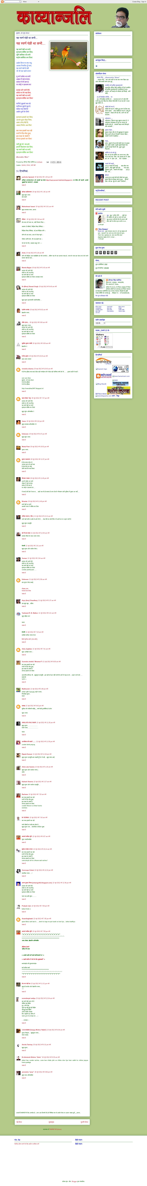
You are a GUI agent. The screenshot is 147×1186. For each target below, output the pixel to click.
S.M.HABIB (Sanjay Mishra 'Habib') (34, 1030)
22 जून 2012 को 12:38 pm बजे (62, 883)
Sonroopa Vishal (28, 870)
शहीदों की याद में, (110, 107)
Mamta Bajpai (26, 267)
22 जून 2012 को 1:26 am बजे (44, 767)
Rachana (25, 794)
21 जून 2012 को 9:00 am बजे (52, 661)
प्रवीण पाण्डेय (25, 310)
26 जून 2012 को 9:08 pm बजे (43, 1072)
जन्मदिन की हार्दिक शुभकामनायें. (114, 85)
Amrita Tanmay (27, 1044)
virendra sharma (27, 369)
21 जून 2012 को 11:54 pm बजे (42, 754)
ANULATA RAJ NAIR (29, 722)
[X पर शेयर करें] (56, 162)
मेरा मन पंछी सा (26, 983)
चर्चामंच (100, 213)
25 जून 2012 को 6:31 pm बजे (42, 1044)
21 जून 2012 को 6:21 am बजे (47, 613)
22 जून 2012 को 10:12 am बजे (42, 849)
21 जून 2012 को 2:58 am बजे (38, 579)
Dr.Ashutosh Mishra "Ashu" (31, 1057)
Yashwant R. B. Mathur (30, 613)
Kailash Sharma (27, 781)
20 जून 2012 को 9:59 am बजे (41, 343)
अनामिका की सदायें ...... (29, 741)
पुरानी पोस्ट (84, 1122)
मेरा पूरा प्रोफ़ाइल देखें (102, 296)
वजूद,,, (107, 141)
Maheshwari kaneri (28, 206)
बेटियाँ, (107, 175)
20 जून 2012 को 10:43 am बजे (43, 369)
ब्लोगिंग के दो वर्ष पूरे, (111, 152)
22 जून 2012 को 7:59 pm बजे (41, 931)
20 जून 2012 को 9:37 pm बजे (38, 434)
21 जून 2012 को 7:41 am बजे (41, 649)
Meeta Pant (26, 446)
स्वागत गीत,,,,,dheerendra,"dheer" (108, 77)
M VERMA (25, 817)
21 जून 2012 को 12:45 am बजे (40, 533)
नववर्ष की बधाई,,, (110, 163)
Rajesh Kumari (27, 754)
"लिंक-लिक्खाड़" (103, 229)
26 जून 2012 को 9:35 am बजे (51, 1057)
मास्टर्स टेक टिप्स (26, 591)
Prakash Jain (26, 906)
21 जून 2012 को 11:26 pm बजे (46, 722)
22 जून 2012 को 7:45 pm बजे (42, 918)
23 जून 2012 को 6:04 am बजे (56, 1030)
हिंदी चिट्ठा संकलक (101, 394)
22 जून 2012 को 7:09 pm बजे (40, 906)
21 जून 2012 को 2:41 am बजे (34, 546)
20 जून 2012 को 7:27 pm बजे (40, 398)
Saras (24, 421)
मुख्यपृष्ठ (51, 1122)
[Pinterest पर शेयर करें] (60, 162)
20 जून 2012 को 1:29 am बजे (43, 177)
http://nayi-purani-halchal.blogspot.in (59, 180)
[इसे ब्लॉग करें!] (54, 162)
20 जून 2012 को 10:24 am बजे (38, 356)
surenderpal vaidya (28, 998)
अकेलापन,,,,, (109, 118)
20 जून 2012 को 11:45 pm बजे (39, 478)
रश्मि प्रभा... (25, 322)
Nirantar (24, 501)
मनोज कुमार (25, 356)
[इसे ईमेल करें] (51, 162)
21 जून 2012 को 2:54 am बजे (36, 558)
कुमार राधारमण (26, 459)
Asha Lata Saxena (28, 767)
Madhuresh (26, 689)
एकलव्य (24, 165)
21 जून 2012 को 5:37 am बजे (47, 600)
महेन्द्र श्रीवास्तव (27, 192)
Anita (23, 253)
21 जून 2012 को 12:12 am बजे (43, 516)
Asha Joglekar (27, 649)
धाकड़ (23, 706)
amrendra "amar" (28, 1072)
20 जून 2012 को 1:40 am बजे (41, 192)
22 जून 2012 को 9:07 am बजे (41, 836)
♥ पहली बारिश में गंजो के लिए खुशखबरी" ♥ (33, 959)
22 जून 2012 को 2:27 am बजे (42, 781)
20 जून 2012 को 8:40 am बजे (48, 286)
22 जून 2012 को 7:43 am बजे (38, 817)
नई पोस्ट (19, 1122)
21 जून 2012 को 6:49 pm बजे (39, 689)
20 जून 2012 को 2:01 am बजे (44, 206)
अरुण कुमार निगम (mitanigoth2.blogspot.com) (37, 883)
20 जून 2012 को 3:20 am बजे (35, 253)
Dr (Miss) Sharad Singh (30, 286)
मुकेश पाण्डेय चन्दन (27, 849)
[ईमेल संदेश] (47, 162)
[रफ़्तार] (115, 380)
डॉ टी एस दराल (26, 533)
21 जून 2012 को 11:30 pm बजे (45, 741)
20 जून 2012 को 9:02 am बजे (39, 310)
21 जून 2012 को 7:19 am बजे (34, 632)
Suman (24, 558)
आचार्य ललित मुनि (27, 836)
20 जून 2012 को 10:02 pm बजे (39, 446)
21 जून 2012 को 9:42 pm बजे (34, 706)
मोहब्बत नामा (25, 589)
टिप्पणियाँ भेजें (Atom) (55, 1129)
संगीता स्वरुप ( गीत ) (28, 516)
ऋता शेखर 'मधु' (26, 398)
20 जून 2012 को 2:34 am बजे (35, 219)
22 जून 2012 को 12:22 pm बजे (43, 870)
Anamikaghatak (27, 918)
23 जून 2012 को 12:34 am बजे (45, 998)
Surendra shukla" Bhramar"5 (32, 661)
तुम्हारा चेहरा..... (109, 130)
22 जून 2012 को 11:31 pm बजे (40, 983)
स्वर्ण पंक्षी (33, 165)
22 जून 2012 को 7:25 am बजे (37, 794)
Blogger (74, 1181)
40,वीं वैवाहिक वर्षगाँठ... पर (104, 97)
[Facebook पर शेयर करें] (58, 162)
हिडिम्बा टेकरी (25, 947)
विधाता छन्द (101, 231)
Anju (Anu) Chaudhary (30, 600)
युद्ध (108, 215)
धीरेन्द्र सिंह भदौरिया (114, 280)
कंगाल (28, 165)
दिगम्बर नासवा (26, 478)
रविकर (24, 219)
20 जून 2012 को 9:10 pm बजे (35, 421)
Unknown (25, 434)
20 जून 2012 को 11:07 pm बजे (40, 459)
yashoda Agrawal (28, 177)
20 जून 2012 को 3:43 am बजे (41, 267)
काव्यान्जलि (16, 6)
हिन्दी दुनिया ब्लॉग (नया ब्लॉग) (29, 639)
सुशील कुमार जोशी (27, 343)
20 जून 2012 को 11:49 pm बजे (37, 501)
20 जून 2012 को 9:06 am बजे (38, 322)
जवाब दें (24, 185)
